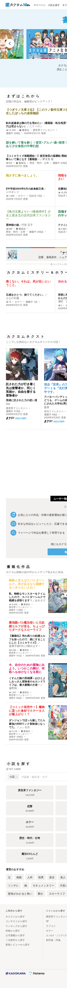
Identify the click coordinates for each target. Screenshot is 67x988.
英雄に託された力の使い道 (21, 400)
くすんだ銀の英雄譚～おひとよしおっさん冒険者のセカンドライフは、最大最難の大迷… (27, 681)
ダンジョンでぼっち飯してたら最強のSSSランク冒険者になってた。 (27, 723)
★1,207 (12, 692)
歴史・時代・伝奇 (39, 163)
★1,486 (10, 195)
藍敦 (46, 407)
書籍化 (25, 129)
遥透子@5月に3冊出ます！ (25, 646)
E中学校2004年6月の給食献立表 (25, 188)
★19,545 (13, 604)
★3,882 (62, 228)
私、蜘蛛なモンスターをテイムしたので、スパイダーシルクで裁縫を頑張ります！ (27, 597)
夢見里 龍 (48, 159)
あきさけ (40, 600)
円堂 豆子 (27, 225)
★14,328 (11, 129)
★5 (60, 305)
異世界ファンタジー (44, 130)
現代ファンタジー (53, 411)
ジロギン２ (12, 192)
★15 (8, 301)
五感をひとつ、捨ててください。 (25, 294)
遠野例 (13, 688)
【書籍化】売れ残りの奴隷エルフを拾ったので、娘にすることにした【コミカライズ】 (27, 639)
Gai (8, 404)
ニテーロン (35, 126)
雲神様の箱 (12, 225)
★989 (9, 228)
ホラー (21, 195)
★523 (9, 162)
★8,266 (12, 650)
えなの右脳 (12, 298)
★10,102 (13, 731)
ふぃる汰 (24, 727)
